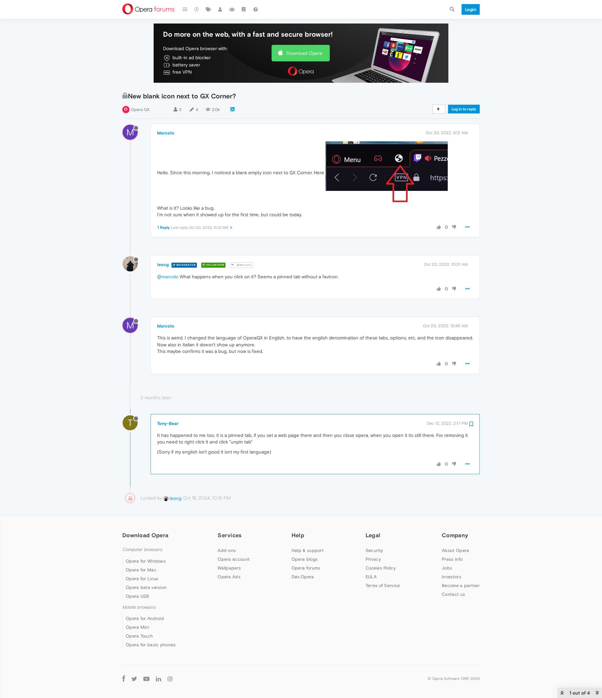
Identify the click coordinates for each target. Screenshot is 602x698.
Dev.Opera (303, 576)
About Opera (455, 550)
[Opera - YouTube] (146, 678)
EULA (371, 576)
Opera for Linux (142, 578)
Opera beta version (146, 587)
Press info (452, 559)
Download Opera (304, 53)
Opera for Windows (146, 561)
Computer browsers (142, 549)
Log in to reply (464, 109)
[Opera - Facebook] (123, 678)
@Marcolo (243, 265)
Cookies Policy (381, 567)
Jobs (447, 567)
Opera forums (306, 567)
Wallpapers (229, 567)
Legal (373, 535)
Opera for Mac (141, 569)
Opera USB (137, 596)
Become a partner (461, 585)
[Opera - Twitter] (134, 678)
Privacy (373, 559)
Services (229, 535)
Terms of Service (383, 585)
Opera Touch (139, 635)
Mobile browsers (139, 607)
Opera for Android (145, 618)
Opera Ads (229, 576)
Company (455, 535)
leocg (163, 264)
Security (374, 550)
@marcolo (167, 276)
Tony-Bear (167, 423)
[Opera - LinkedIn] (158, 678)
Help (298, 535)
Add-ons (227, 550)
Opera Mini (137, 627)
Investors (451, 576)
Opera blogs (305, 559)
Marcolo (165, 132)
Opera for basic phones (151, 644)
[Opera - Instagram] (170, 678)
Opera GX (140, 109)
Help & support (308, 550)
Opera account (234, 559)
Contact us (453, 594)
